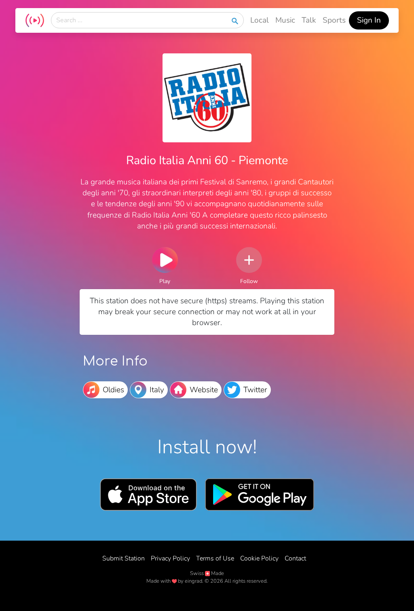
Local (259, 20)
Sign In (369, 20)
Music (285, 20)
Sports (334, 20)
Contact (295, 558)
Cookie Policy (259, 558)
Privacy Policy (170, 558)
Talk (309, 20)
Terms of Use (215, 558)
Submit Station (123, 558)
